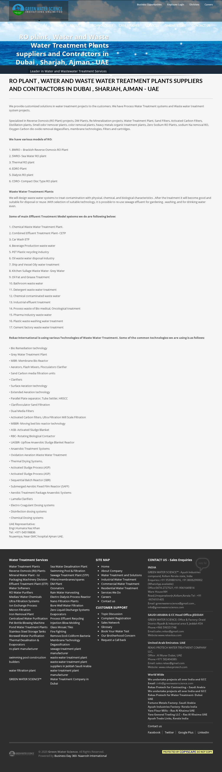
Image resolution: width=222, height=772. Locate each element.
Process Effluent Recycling (67, 618)
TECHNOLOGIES (100, 25)
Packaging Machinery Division (28, 579)
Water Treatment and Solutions (121, 575)
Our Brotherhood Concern (118, 635)
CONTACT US (201, 25)
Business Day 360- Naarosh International (80, 756)
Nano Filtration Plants (64, 601)
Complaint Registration (116, 618)
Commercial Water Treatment (120, 584)
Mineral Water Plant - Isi (24, 575)
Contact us (108, 601)
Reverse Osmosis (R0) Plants (27, 571)
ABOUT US (77, 25)
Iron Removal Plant (21, 614)
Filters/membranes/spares (67, 579)
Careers (209, 4)
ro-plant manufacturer (23, 649)
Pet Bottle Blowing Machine (26, 623)
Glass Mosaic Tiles (61, 627)
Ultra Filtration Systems (24, 601)
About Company (111, 571)
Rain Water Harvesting (64, 592)
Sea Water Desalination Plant (68, 566)
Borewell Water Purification (26, 636)
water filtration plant (22, 670)
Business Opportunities (149, 4)
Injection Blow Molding (65, 623)
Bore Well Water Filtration (66, 605)
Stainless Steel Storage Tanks (27, 631)
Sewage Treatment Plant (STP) (69, 575)
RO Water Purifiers (21, 592)
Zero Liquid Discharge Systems (70, 610)
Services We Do (111, 592)
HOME (59, 25)
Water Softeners (19, 588)
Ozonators (57, 588)
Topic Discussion (111, 614)
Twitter (169, 732)
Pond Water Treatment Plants (28, 627)
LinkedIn (203, 732)
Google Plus (185, 732)
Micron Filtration (20, 610)
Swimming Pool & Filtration (67, 571)
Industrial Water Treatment (118, 579)
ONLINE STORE (175, 25)
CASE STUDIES (127, 25)
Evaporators (58, 614)
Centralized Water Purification (28, 618)
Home (105, 566)
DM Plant (56, 584)
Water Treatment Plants (24, 566)
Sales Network (110, 622)
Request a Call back (113, 640)
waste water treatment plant (68, 657)
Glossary (106, 627)
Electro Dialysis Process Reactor (70, 597)
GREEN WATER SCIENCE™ (25, 679)
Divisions (194, 4)
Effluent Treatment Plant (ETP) (28, 584)
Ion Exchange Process (23, 605)
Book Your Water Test (115, 631)
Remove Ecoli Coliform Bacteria (70, 636)
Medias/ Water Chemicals (25, 597)
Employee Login (175, 4)
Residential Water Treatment (119, 588)
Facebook (154, 732)
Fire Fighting (58, 631)
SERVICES (152, 25)
